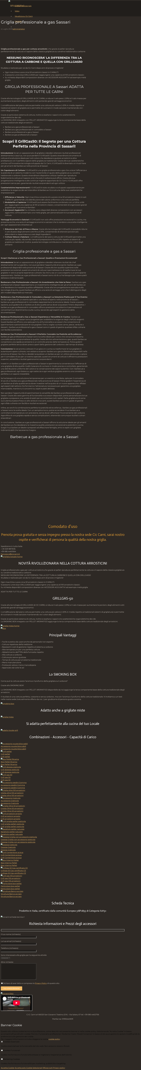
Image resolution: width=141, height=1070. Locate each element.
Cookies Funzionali (11, 1050)
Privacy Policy (41, 983)
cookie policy (54, 1039)
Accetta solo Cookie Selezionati (28, 1068)
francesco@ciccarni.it (10, 554)
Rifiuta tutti (48, 1068)
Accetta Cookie (7, 1068)
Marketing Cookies (11, 1059)
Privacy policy (59, 1068)
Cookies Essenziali (11, 1042)
